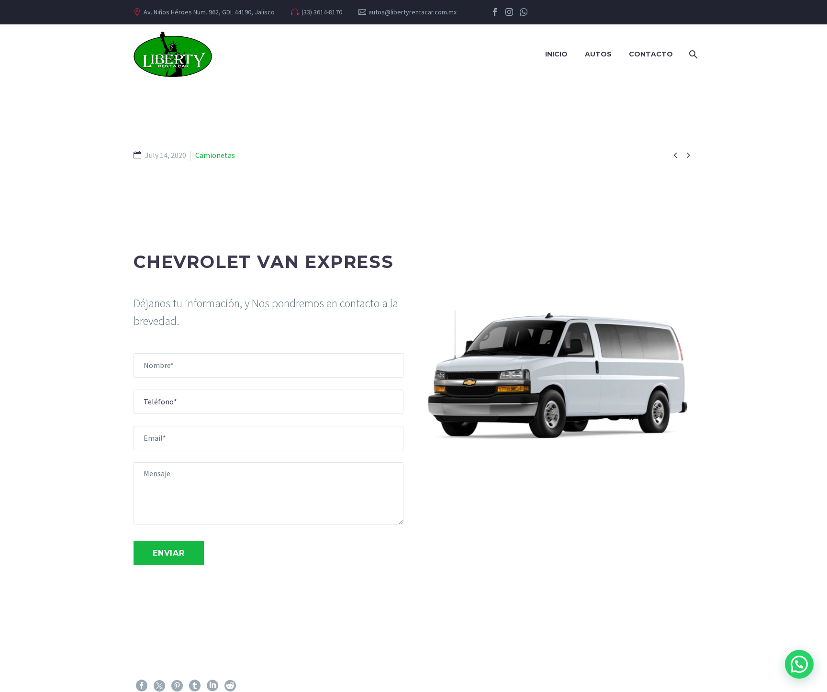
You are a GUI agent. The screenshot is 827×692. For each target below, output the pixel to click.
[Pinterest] (177, 686)
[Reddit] (230, 686)
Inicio (556, 54)
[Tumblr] (195, 686)
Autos (598, 54)
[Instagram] (509, 12)
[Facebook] (495, 12)
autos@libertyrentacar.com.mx (413, 12)
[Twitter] (159, 686)
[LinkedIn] (212, 686)
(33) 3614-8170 (322, 12)
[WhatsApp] (523, 12)
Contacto (651, 54)
